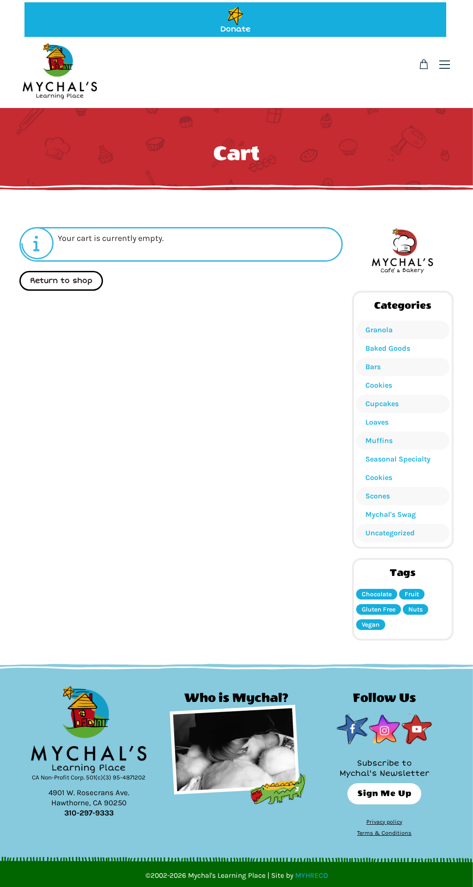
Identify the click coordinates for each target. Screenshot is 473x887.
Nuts (415, 609)
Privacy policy (384, 821)
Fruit (412, 594)
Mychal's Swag (390, 514)
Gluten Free (378, 609)
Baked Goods (387, 348)
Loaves (376, 422)
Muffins (379, 440)
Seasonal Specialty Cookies (398, 468)
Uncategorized (390, 532)
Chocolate (377, 594)
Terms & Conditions (384, 832)
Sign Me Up (385, 793)
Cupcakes (382, 403)
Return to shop (61, 280)
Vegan (371, 625)
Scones (377, 495)
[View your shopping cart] (424, 64)
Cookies (378, 385)
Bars (373, 366)
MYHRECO (311, 875)
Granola (379, 329)
